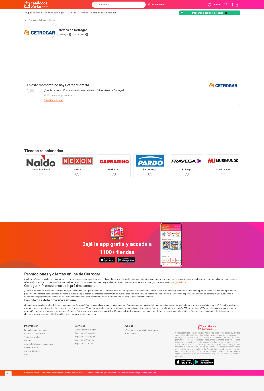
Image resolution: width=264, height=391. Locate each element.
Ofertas (72, 12)
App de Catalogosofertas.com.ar (38, 344)
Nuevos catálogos (55, 12)
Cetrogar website (178, 282)
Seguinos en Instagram (85, 336)
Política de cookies (147, 373)
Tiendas (83, 12)
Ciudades (111, 12)
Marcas (27, 340)
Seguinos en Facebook (85, 333)
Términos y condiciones (105, 373)
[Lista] (237, 4)
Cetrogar (43, 20)
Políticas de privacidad (128, 373)
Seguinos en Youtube (84, 340)
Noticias (28, 354)
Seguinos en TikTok (84, 343)
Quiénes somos (31, 347)
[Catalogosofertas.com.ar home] (36, 4)
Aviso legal (89, 373)
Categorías (97, 12)
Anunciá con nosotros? (34, 333)
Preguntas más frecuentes (35, 330)
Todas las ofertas (32, 337)
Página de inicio (33, 12)
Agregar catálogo (32, 351)
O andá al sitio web (53, 100)
